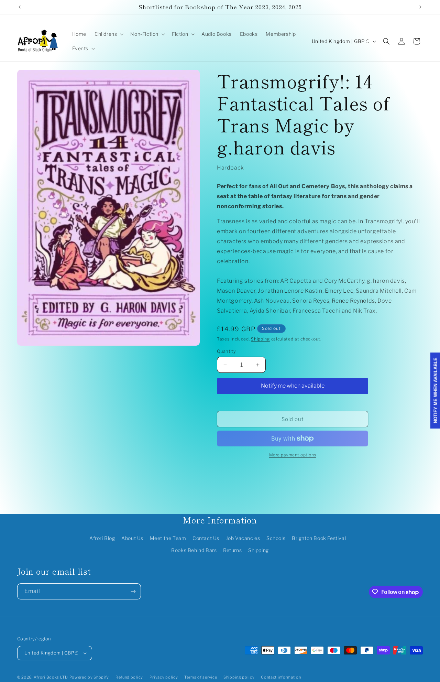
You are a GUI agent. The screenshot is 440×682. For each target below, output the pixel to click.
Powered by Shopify (89, 677)
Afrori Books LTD (51, 677)
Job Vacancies (243, 538)
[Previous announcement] (19, 6)
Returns (232, 550)
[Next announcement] (420, 6)
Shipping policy (239, 676)
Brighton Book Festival (319, 538)
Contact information (281, 676)
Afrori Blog (102, 538)
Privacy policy (164, 676)
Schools (275, 538)
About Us (132, 538)
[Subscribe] (133, 591)
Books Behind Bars (194, 550)
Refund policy (129, 676)
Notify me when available (292, 385)
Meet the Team (168, 538)
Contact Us (205, 538)
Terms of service (200, 676)
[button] (108, 34)
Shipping (260, 339)
